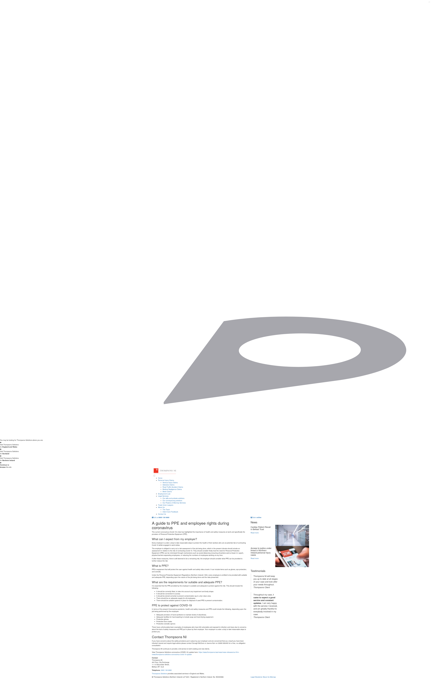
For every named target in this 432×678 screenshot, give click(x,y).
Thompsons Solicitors (159, 673)
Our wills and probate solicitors (173, 498)
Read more (255, 533)
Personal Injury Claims (166, 480)
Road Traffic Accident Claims (173, 487)
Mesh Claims (167, 491)
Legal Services (163, 496)
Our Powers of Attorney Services (174, 503)
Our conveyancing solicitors (172, 500)
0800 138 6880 (166, 670)
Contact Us (162, 514)
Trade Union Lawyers (165, 505)
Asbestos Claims (168, 485)
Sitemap (273, 677)
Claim (256, 517)
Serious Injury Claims (170, 482)
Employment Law (164, 494)
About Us (161, 507)
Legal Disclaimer (256, 677)
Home (160, 478)
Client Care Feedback (170, 512)
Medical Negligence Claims (172, 489)
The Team (166, 509)
